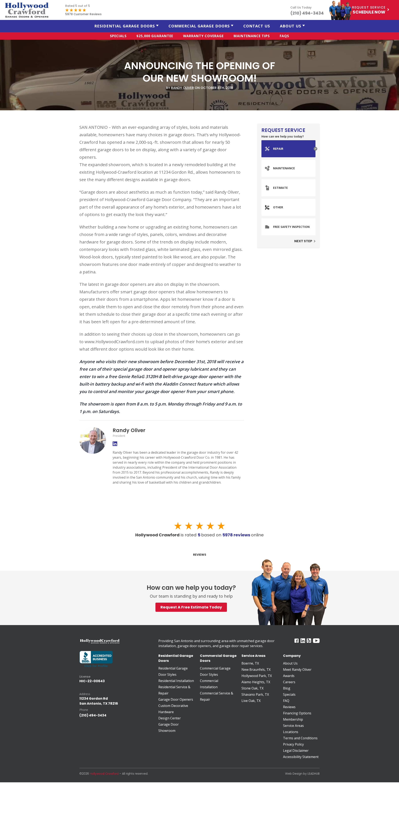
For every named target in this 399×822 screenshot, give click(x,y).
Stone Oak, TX (252, 688)
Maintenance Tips (252, 36)
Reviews (199, 555)
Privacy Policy (293, 744)
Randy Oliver (182, 87)
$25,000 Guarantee (155, 36)
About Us (290, 25)
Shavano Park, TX (255, 694)
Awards (288, 675)
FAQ (286, 700)
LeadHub (314, 774)
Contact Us (256, 25)
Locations (290, 732)
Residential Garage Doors (124, 25)
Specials (118, 36)
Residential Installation (176, 680)
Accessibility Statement (301, 756)
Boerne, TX (250, 663)
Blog (286, 688)
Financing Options (297, 713)
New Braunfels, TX (256, 669)
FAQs (284, 36)
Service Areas (293, 725)
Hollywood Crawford (104, 774)
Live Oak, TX (251, 700)
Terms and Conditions (300, 738)
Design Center (169, 718)
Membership (293, 719)
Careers (289, 682)
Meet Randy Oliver (297, 669)
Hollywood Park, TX (256, 675)
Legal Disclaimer (296, 750)
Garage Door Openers (175, 699)
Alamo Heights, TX (255, 682)
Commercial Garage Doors (199, 25)
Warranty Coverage (203, 36)
